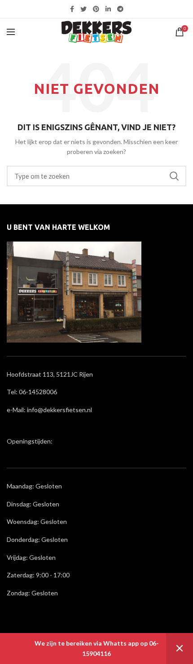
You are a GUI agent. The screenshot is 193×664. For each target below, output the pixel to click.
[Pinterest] (96, 9)
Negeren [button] (179, 648)
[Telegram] (120, 9)
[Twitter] (83, 9)
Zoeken (174, 176)
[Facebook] (72, 9)
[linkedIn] (108, 9)
